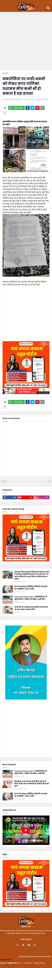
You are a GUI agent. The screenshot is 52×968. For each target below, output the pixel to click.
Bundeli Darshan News (9, 956)
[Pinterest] (37, 108)
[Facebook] (27, 108)
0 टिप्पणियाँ (44, 99)
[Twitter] (32, 108)
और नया (4, 481)
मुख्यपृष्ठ (6, 73)
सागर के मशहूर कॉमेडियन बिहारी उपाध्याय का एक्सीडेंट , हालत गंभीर (30, 587)
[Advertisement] (26, 41)
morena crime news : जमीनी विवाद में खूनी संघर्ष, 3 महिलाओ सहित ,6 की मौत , (30, 598)
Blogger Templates (8, 963)
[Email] (42, 108)
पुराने (49, 481)
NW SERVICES (5, 960)
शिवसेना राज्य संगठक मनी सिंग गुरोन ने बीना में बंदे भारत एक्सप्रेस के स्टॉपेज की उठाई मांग (31, 783)
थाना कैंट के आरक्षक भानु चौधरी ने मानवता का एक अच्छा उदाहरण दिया (31, 608)
